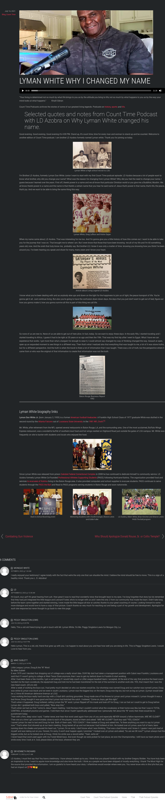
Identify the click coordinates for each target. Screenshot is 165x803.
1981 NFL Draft (96, 421)
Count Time (85, 797)
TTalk (133, 797)
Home (124, 797)
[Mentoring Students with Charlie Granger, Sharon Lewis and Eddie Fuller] (92, 513)
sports (114, 107)
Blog (4, 14)
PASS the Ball (45, 485)
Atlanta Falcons (45, 421)
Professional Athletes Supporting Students (77, 477)
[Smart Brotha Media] (11, 799)
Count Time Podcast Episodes (106, 797)
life (123, 107)
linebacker (91, 417)
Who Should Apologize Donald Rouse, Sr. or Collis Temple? (127, 536)
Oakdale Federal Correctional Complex (78, 474)
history (108, 107)
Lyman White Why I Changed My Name (84, 80)
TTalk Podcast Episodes (148, 797)
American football (79, 417)
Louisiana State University (71, 421)
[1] (104, 421)
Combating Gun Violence (19, 536)
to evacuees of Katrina (37, 481)
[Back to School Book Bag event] (43, 513)
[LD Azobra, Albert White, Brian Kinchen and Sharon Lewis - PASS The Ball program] (141, 513)
